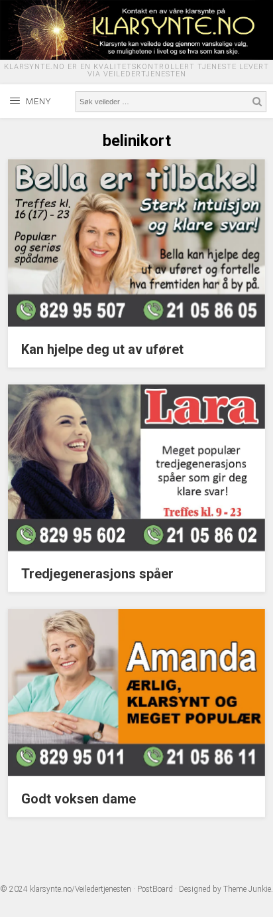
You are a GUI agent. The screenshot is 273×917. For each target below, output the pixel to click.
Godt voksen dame (78, 799)
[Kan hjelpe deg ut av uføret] (136, 323)
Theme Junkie (247, 889)
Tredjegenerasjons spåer (97, 574)
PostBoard (155, 889)
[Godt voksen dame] (136, 773)
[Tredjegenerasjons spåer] (136, 547)
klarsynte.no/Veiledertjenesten (80, 889)
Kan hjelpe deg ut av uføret (102, 349)
